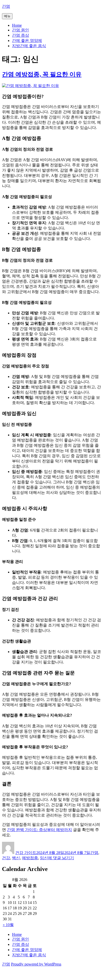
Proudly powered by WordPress (36, 964)
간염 (6, 6)
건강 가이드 (25, 853)
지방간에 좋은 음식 (29, 46)
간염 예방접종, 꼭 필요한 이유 (42, 74)
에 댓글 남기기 (61, 858)
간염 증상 (20, 35)
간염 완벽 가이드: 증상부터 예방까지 (39, 830)
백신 (16, 858)
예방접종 (30, 858)
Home (17, 25)
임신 (44, 858)
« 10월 (8, 925)
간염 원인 (20, 30)
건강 (6, 858)
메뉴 (7, 16)
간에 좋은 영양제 (27, 40)
